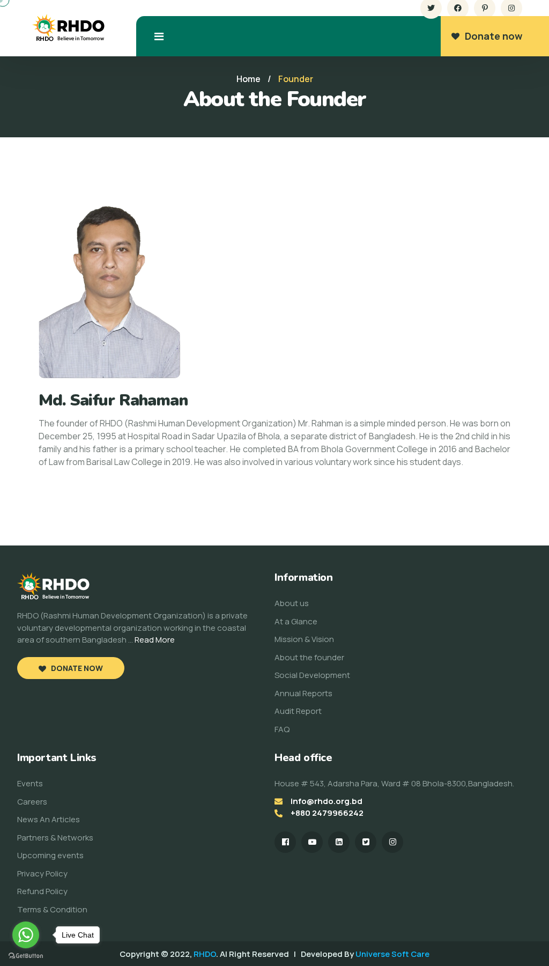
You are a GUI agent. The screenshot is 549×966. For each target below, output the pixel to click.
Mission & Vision (304, 639)
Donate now (493, 36)
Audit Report (298, 711)
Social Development (312, 675)
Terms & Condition (52, 909)
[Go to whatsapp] (25, 934)
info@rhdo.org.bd (326, 801)
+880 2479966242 (327, 812)
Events (30, 783)
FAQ (282, 729)
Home (248, 79)
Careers (32, 801)
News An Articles (48, 819)
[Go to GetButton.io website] (26, 955)
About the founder (309, 657)
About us (291, 603)
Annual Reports (303, 693)
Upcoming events (50, 855)
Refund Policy (42, 891)
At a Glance (295, 621)
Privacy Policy (42, 873)
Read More (155, 639)
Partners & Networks (55, 837)
